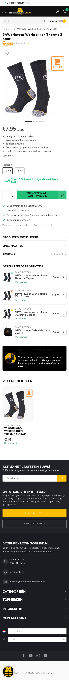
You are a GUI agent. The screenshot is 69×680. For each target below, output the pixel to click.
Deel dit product (42, 225)
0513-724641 (17, 572)
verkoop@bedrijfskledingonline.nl (27, 581)
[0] (64, 11)
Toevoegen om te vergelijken (16, 225)
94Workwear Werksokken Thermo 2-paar (35, 29)
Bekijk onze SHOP (34, 523)
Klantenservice (34, 513)
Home (6, 29)
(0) (28, 43)
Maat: (7, 164)
